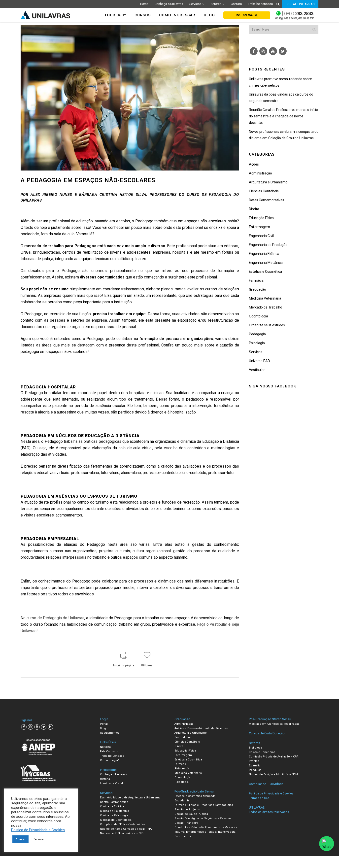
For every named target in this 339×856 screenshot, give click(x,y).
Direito (254, 209)
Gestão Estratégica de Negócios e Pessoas (202, 818)
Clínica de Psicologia (114, 815)
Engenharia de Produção (268, 245)
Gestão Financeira (186, 822)
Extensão (255, 765)
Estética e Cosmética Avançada (194, 796)
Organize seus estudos (267, 325)
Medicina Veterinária (265, 298)
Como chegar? (110, 760)
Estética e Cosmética (265, 272)
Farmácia (256, 280)
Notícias (105, 747)
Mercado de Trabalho (265, 307)
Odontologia (258, 316)
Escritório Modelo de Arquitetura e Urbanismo (130, 797)
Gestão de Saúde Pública (191, 814)
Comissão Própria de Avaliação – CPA (273, 756)
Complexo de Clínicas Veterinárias (122, 824)
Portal (104, 723)
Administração (260, 173)
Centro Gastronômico (114, 802)
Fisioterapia (182, 768)
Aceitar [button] (20, 839)
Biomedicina (182, 737)
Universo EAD (259, 361)
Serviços (195, 4)
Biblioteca (255, 747)
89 (147, 665)
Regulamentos (109, 732)
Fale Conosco (109, 751)
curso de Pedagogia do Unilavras (55, 618)
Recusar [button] (38, 839)
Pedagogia (257, 334)
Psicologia (257, 343)
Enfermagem (259, 227)
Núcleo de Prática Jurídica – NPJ (122, 833)
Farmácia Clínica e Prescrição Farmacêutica (203, 805)
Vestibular (257, 370)
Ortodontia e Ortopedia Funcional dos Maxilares (205, 827)
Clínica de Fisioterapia (114, 811)
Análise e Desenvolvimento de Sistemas (201, 728)
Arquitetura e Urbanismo (268, 182)
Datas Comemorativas (266, 200)
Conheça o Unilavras (169, 4)
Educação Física (261, 218)
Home (144, 4)
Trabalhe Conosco (112, 755)
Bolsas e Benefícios (262, 752)
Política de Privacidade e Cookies (38, 830)
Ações (254, 164)
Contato (236, 4)
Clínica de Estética (112, 806)
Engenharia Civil (261, 236)
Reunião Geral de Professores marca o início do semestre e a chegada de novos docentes (283, 116)
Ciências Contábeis (264, 191)
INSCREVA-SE (247, 15)
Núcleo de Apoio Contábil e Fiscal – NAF (126, 828)
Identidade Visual (111, 783)
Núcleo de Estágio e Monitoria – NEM (273, 774)
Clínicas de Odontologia (116, 820)
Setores (216, 4)
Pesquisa (255, 770)
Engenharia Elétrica (264, 254)
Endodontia (181, 800)
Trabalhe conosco (260, 4)
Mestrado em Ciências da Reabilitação (274, 723)
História (105, 779)
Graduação (257, 289)
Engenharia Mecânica (266, 263)
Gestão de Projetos (187, 809)
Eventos (254, 761)
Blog (103, 728)
